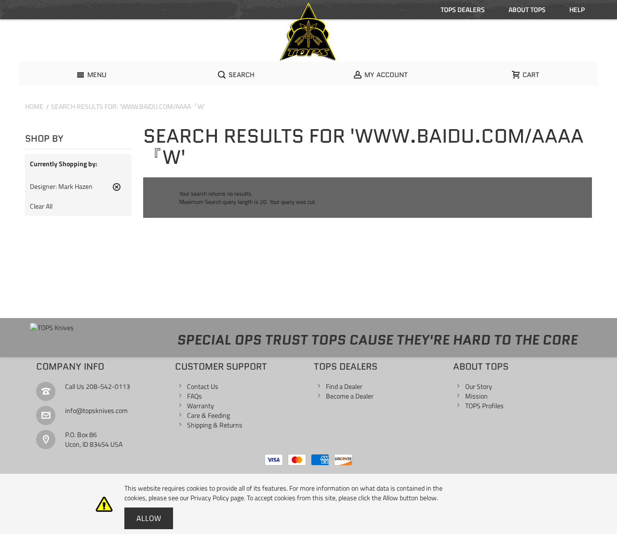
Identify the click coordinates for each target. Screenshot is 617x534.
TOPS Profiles (484, 405)
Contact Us (202, 386)
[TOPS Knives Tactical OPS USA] (308, 32)
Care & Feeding (208, 415)
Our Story (478, 386)
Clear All (41, 206)
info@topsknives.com (96, 410)
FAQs (194, 396)
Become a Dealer (350, 396)
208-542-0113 (108, 386)
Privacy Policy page (217, 498)
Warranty (200, 405)
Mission (476, 396)
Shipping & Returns (214, 425)
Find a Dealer (344, 386)
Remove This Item (116, 190)
